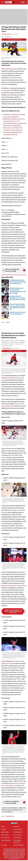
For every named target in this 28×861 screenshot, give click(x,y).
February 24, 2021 (6, 216)
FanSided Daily (17, 832)
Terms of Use (5, 837)
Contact (3, 829)
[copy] (11, 37)
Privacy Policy (17, 835)
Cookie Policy (17, 837)
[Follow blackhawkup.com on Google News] (24, 270)
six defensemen (6, 90)
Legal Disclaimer (6, 840)
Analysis (8, 322)
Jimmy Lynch (7, 34)
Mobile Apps (5, 832)
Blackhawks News (10, 816)
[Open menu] (2, 2)
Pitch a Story (5, 835)
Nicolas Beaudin (14, 78)
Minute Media (8, 848)
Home (2, 322)
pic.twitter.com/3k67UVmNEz (10, 212)
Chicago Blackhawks (10, 69)
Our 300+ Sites (17, 829)
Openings (16, 826)
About (3, 826)
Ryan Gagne (6, 348)
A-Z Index (4, 845)
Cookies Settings (18, 845)
